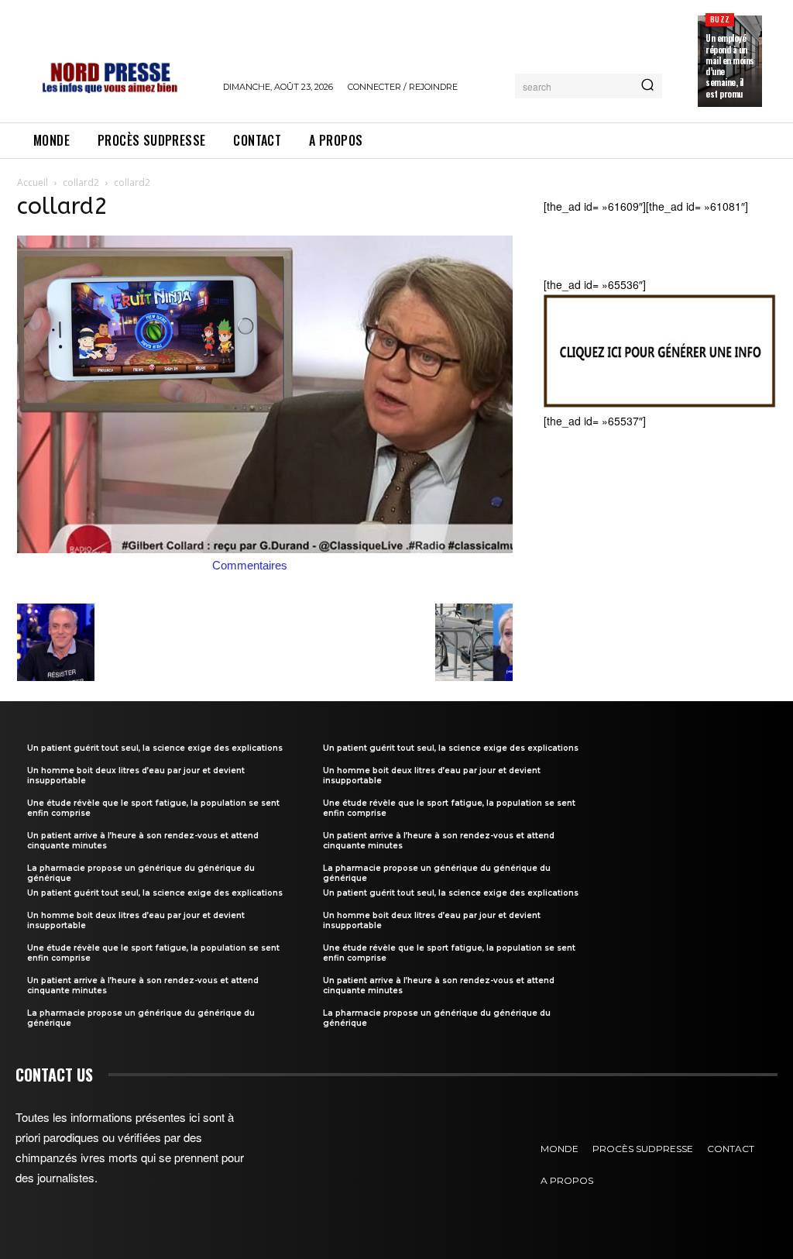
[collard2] (265, 548)
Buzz (719, 19)
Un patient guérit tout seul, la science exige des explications (155, 748)
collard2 (81, 182)
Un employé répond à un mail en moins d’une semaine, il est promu (729, 65)
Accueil (32, 182)
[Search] (647, 86)
